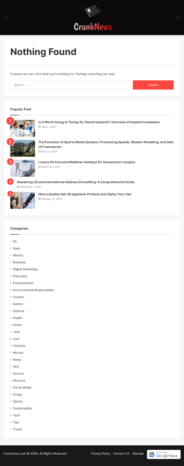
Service (18, 373)
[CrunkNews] (92, 17)
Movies (18, 352)
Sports (17, 401)
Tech (16, 415)
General (18, 311)
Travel (17, 429)
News (17, 359)
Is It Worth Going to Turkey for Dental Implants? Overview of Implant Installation (99, 122)
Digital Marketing (25, 269)
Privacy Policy (100, 453)
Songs (17, 394)
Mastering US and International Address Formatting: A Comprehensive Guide (76, 182)
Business (19, 262)
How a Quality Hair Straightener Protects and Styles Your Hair (85, 194)
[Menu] (5, 19)
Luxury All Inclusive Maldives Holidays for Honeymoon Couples (86, 162)
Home (17, 325)
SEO (16, 366)
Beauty (18, 255)
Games (18, 304)
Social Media (22, 387)
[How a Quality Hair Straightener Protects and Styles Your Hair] (22, 200)
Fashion (18, 297)
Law (16, 339)
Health (17, 318)
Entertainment (23, 283)
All (14, 241)
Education (20, 276)
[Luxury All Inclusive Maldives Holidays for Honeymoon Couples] (22, 168)
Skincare (19, 380)
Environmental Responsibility (33, 290)
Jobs (16, 332)
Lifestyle (19, 345)
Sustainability (22, 408)
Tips (16, 422)
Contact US (121, 453)
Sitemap (138, 453)
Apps (16, 248)
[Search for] (178, 19)
